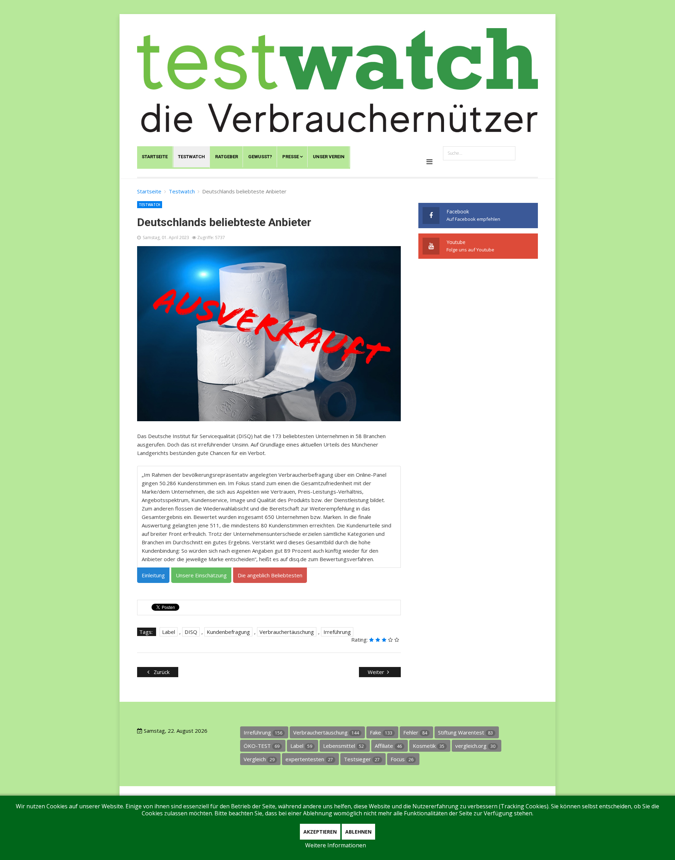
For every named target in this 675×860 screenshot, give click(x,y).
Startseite (155, 156)
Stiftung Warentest (465, 732)
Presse (290, 156)
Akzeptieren (320, 831)
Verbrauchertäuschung (286, 631)
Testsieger (362, 759)
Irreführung (337, 631)
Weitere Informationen (335, 845)
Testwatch (191, 156)
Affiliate (388, 745)
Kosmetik (428, 745)
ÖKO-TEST (261, 745)
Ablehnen (358, 831)
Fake (381, 732)
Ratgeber (226, 156)
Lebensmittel (343, 745)
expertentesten (309, 759)
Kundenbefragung (228, 631)
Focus (402, 759)
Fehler (415, 732)
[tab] (153, 575)
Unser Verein (329, 156)
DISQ (191, 631)
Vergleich (259, 759)
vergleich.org (475, 745)
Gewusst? (260, 156)
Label (168, 631)
